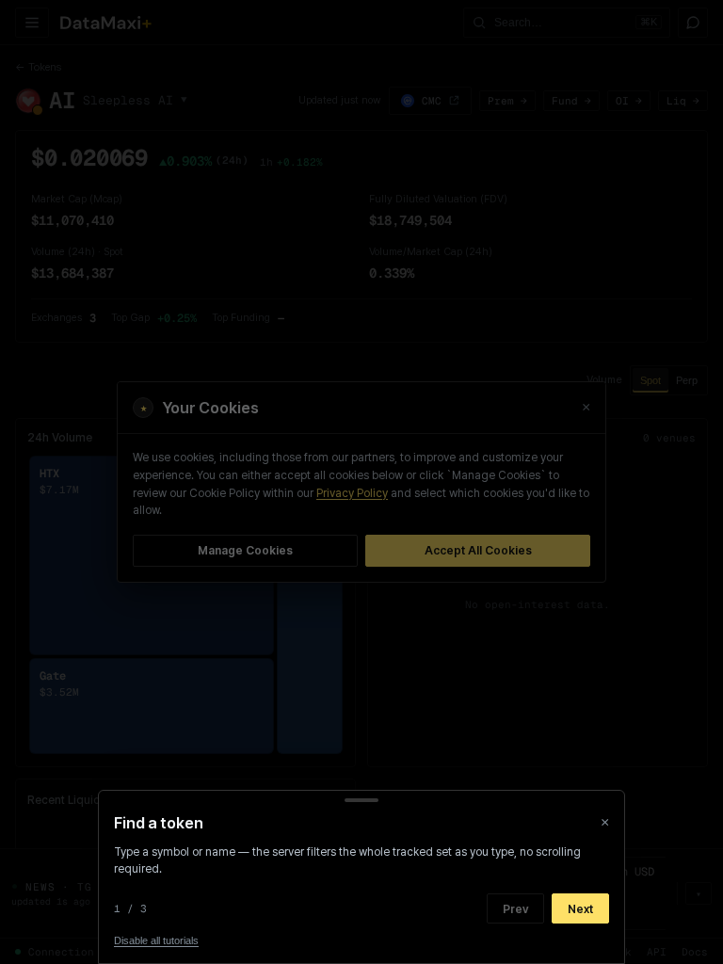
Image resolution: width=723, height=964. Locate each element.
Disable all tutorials (156, 940)
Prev (515, 909)
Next (580, 909)
